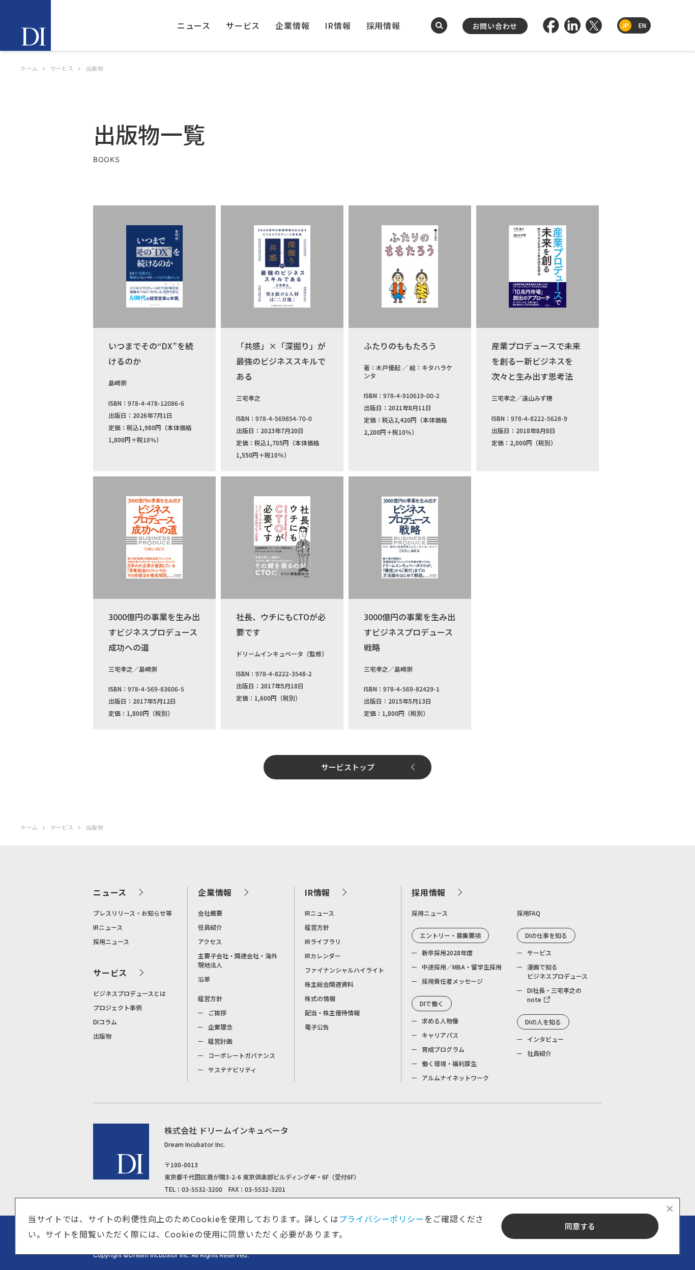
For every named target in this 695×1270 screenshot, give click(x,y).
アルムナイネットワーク (455, 1077)
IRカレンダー (323, 955)
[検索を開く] (439, 25)
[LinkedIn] (572, 25)
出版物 (102, 1036)
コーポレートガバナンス (241, 1055)
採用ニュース (111, 941)
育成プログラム (443, 1049)
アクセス (210, 941)
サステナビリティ (232, 1069)
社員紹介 (539, 1053)
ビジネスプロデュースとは (129, 993)
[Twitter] (594, 25)
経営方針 (210, 998)
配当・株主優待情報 (332, 1012)
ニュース (194, 25)
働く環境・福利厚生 (449, 1063)
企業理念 (220, 1026)
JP (625, 25)
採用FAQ (528, 913)
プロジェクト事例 (117, 1007)
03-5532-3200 (202, 1189)
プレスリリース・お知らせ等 (132, 913)
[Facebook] (551, 25)
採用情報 (383, 25)
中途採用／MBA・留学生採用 (462, 966)
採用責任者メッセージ (452, 981)
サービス (243, 25)
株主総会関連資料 (329, 984)
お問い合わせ (495, 26)
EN (642, 25)
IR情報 (338, 25)
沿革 (204, 979)
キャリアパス (440, 1035)
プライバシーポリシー (381, 1219)
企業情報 (292, 25)
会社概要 (210, 913)
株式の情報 (320, 998)
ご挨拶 (217, 1012)
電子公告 (317, 1026)
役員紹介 (210, 927)
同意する (580, 1226)
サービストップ (347, 767)
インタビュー (545, 1039)
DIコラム (105, 1021)
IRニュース (108, 927)
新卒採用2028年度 (447, 952)
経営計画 (220, 1041)
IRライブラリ (323, 941)
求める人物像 (440, 1020)
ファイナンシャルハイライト (344, 969)
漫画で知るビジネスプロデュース (557, 971)
